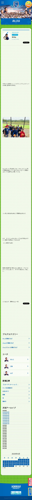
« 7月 (4, 467)
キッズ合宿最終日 (7, 388)
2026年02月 (6, 422)
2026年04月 (6, 418)
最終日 (4, 401)
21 (16, 464)
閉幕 (4, 394)
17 (27, 463)
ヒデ (11, 373)
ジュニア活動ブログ (8, 343)
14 (16, 463)
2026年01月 (6, 423)
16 (23, 463)
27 (12, 466)
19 (8, 464)
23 (23, 464)
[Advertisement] (16, 64)
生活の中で (6, 391)
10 (27, 461)
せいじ (12, 359)
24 (27, 464)
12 (8, 463)
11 (4, 463)
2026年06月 (6, 415)
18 (4, 464)
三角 (11, 366)
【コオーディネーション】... (10, 384)
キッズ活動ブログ (7, 338)
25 (4, 466)
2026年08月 (6, 412)
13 (12, 463)
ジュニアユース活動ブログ (10, 347)
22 (20, 464)
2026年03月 (6, 420)
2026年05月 (6, 417)
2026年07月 (6, 413)
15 (20, 463)
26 (8, 466)
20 (12, 464)
